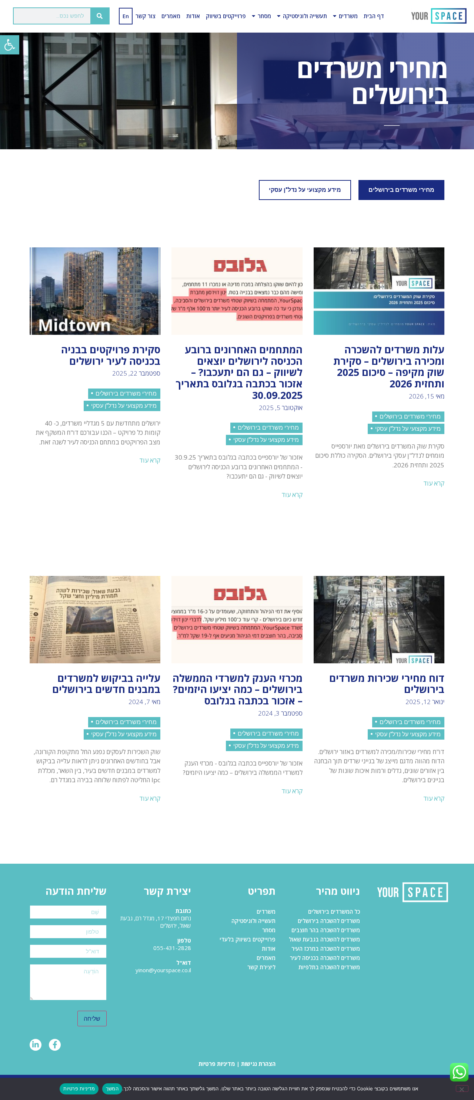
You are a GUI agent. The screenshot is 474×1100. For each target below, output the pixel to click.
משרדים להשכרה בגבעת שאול (324, 939)
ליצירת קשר (261, 967)
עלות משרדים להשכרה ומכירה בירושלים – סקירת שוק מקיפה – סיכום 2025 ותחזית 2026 (388, 366)
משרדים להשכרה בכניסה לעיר (325, 957)
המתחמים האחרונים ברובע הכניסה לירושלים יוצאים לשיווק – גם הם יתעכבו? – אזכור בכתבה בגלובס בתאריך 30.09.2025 (239, 372)
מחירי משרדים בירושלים (401, 189)
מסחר (264, 16)
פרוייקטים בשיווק (226, 16)
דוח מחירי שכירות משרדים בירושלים (386, 683)
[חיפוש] (99, 16)
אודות (193, 16)
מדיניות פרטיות (216, 1063)
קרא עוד (433, 483)
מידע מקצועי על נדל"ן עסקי (305, 189)
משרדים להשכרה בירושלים (329, 920)
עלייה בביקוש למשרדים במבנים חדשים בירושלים (106, 683)
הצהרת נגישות (258, 1063)
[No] (462, 1088)
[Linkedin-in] (35, 1045)
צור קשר (146, 16)
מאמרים (170, 16)
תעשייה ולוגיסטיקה (305, 16)
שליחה (92, 1018)
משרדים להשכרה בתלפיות (329, 967)
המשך (112, 1088)
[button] (9, 44)
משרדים (348, 16)
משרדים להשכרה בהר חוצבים (325, 930)
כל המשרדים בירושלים (334, 911)
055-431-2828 (172, 947)
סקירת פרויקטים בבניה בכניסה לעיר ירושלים (110, 355)
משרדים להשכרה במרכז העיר (325, 948)
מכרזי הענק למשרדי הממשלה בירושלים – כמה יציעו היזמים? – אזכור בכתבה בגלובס (238, 689)
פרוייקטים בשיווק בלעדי (248, 939)
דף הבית (374, 16)
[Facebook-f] (55, 1045)
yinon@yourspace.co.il (163, 970)
